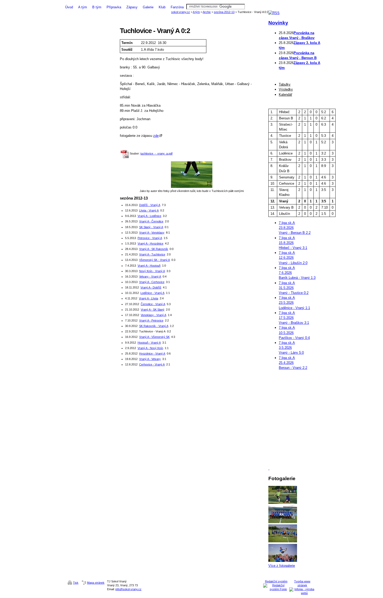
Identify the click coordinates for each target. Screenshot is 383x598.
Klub (162, 7)
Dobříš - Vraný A (149, 205)
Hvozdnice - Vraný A (152, 353)
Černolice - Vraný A (153, 304)
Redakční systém (276, 581)
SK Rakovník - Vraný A (153, 325)
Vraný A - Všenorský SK (154, 336)
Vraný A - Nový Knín (150, 348)
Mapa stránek (95, 582)
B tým (96, 7)
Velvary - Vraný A (150, 276)
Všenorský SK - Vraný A (154, 259)
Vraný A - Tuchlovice (152, 254)
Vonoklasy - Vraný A (153, 315)
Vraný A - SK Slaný (152, 309)
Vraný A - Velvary (150, 359)
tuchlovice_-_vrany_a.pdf (156, 153)
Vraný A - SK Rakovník (153, 248)
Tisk (75, 582)
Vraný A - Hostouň (149, 265)
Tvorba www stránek (302, 583)
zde (156, 136)
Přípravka (114, 7)
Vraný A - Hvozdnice (150, 243)
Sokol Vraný (191, 2)
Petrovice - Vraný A (150, 238)
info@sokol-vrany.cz (128, 589)
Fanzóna (177, 7)
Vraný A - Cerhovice (151, 282)
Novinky (278, 22)
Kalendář (285, 95)
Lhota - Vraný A (149, 210)
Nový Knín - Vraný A (152, 271)
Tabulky (285, 84)
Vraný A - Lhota (148, 298)
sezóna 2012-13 (224, 12)
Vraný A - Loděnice (149, 215)
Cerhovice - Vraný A (152, 364)
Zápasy (132, 7)
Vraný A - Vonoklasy (151, 232)
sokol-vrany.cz (180, 12)
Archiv (207, 12)
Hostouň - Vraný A (149, 342)
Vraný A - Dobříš (150, 287)
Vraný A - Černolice (151, 221)
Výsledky (286, 89)
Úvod (69, 7)
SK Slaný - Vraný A (151, 227)
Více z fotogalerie (281, 566)
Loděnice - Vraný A (152, 292)
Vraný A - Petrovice (151, 320)
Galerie (148, 7)
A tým (82, 7)
